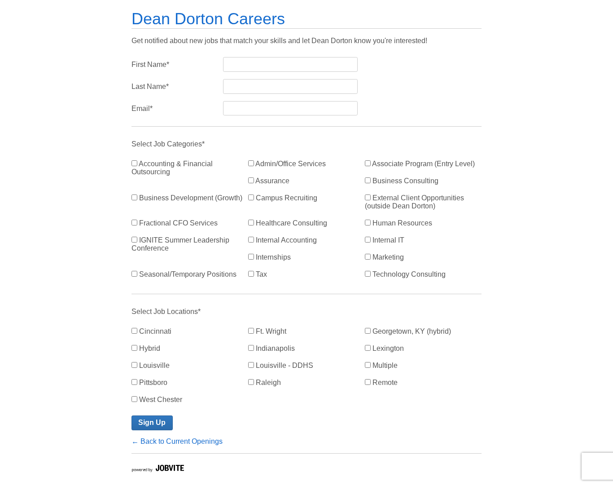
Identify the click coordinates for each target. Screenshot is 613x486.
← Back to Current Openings (177, 441)
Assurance (271, 181)
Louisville (153, 365)
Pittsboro (152, 382)
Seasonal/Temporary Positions (186, 274)
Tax (260, 274)
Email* (142, 108)
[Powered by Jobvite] (157, 469)
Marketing (387, 257)
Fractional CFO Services (177, 223)
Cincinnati (154, 331)
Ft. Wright (270, 331)
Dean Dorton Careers (208, 18)
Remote (384, 382)
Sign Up (152, 422)
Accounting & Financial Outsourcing (172, 168)
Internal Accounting (285, 240)
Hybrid (148, 348)
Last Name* (150, 86)
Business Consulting (404, 181)
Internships (272, 257)
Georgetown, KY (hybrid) (411, 331)
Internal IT (387, 240)
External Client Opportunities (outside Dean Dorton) (414, 202)
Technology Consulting (408, 274)
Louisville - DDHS (283, 365)
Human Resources (401, 223)
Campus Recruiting (285, 198)
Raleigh (267, 382)
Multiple (384, 365)
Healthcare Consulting (290, 223)
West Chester (159, 399)
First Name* (150, 64)
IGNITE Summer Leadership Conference (180, 244)
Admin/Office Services (290, 164)
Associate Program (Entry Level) (423, 164)
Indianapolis (274, 348)
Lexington (387, 348)
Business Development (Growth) (189, 198)
